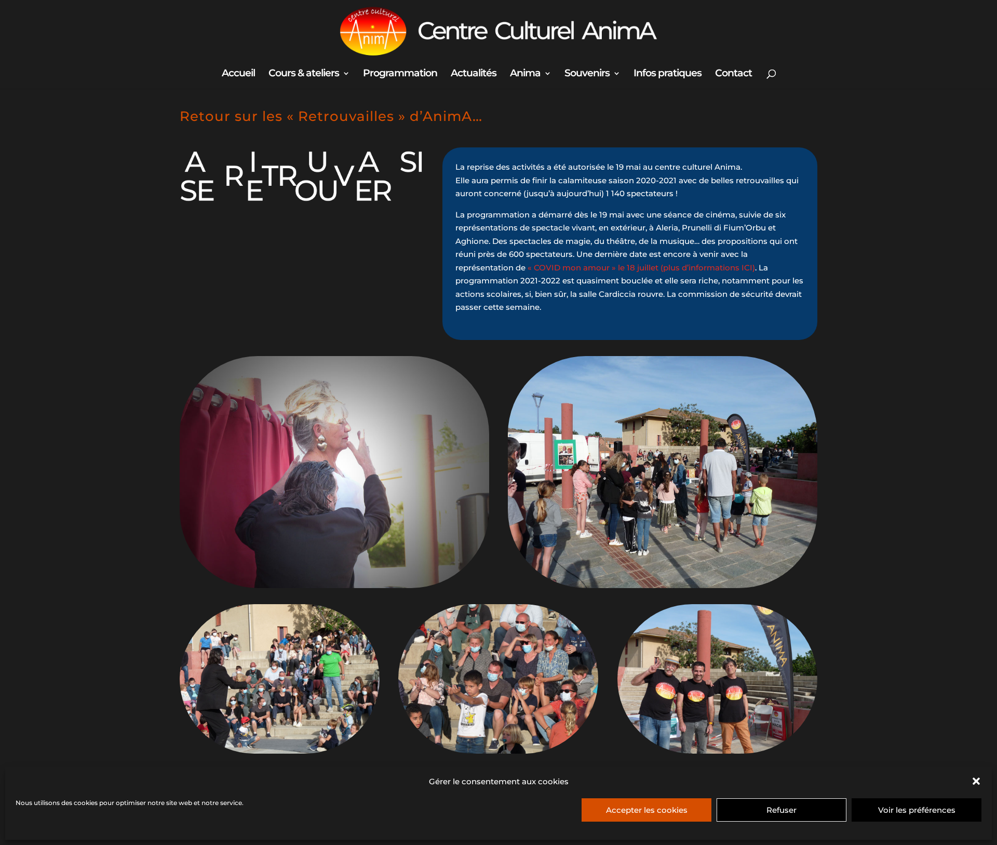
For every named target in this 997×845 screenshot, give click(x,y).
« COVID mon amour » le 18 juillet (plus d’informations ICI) (641, 267)
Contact (733, 74)
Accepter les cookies (647, 810)
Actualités (473, 74)
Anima (525, 74)
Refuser (781, 810)
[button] (976, 781)
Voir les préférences (916, 810)
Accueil (238, 74)
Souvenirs (587, 74)
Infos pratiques (668, 74)
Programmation (400, 74)
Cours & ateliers (303, 74)
